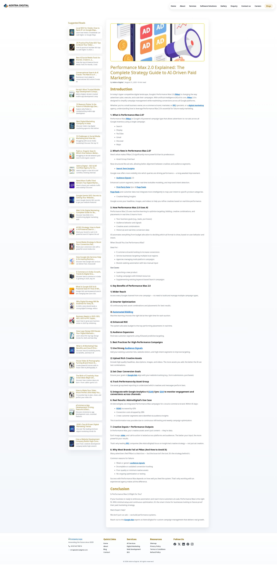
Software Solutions (208, 6)
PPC (174, 105)
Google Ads (132, 375)
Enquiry (234, 6)
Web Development (134, 549)
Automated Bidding (123, 311)
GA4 (151, 391)
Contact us (246, 6)
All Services (131, 543)
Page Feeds (141, 187)
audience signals (137, 463)
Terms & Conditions (157, 549)
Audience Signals (123, 178)
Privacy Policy (155, 546)
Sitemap (153, 543)
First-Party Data (123, 187)
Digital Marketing (133, 546)
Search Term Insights (125, 168)
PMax (177, 94)
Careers (258, 6)
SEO (128, 552)
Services (192, 6)
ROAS (118, 408)
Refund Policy (155, 552)
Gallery (224, 6)
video (123, 435)
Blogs (268, 6)
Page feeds (115, 192)
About (182, 6)
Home (173, 6)
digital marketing (196, 105)
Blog (105, 549)
